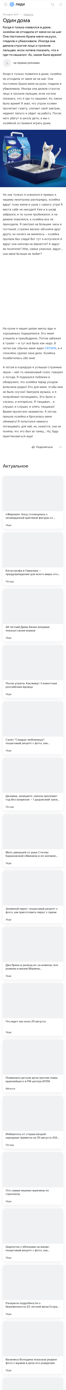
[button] (33, 159)
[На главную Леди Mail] (19, 4)
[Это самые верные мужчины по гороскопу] (33, 1178)
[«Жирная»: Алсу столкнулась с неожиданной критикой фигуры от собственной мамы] (33, 502)
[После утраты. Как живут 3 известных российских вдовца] (33, 671)
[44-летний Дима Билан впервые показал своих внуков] (33, 615)
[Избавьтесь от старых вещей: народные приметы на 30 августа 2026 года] (33, 1122)
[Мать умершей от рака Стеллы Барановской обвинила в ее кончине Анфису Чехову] (33, 840)
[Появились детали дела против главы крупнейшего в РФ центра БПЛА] (33, 1065)
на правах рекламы (26, 62)
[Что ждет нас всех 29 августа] (33, 1009)
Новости (28, 14)
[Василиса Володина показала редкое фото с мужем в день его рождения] (33, 1347)
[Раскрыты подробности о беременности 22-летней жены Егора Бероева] (33, 1291)
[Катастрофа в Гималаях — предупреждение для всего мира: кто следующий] (33, 558)
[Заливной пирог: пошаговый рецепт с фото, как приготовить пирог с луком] (33, 896)
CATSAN (50, 348)
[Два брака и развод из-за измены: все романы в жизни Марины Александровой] (33, 953)
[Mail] (12, 4)
